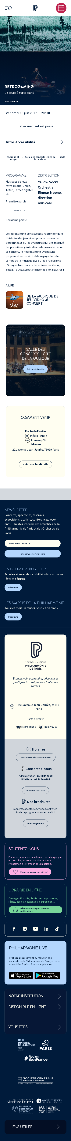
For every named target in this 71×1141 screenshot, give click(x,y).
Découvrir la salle (35, 369)
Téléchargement (35, 823)
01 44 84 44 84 (42, 779)
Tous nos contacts (35, 790)
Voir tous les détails (35, 464)
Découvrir (13, 587)
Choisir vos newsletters (33, 553)
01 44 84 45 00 (44, 776)
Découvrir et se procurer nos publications (34, 910)
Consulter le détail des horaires (35, 757)
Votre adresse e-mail (19, 543)
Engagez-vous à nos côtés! (34, 872)
